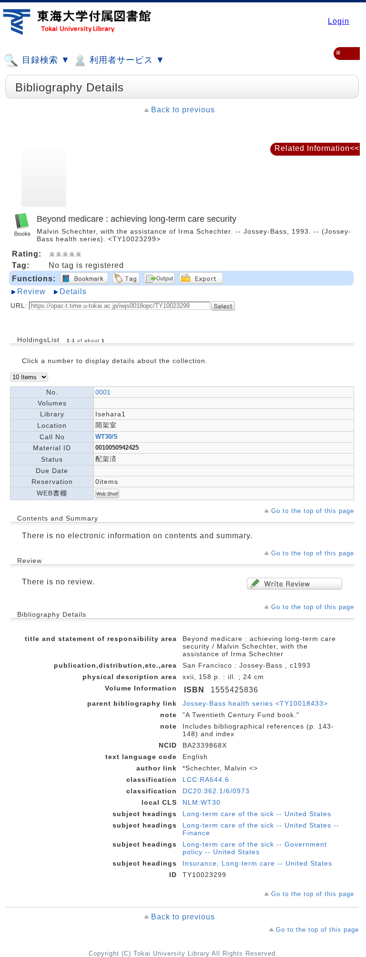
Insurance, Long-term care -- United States (257, 863)
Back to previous (183, 110)
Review (31, 291)
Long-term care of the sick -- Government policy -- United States (255, 848)
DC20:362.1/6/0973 (216, 791)
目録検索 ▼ (44, 60)
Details (73, 291)
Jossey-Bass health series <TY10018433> (255, 703)
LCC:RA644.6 (206, 779)
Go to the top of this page (312, 510)
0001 (103, 392)
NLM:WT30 (202, 802)
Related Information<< (316, 148)
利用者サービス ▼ (126, 60)
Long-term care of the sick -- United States (257, 814)
